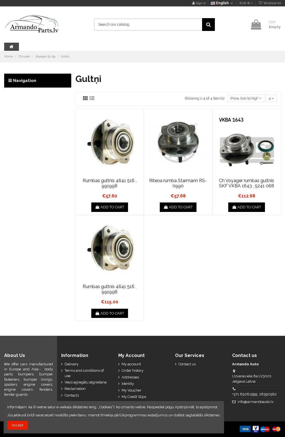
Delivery (71, 364)
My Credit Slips (134, 397)
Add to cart (112, 207)
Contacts (72, 395)
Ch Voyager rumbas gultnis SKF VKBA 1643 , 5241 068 (246, 183)
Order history (132, 370)
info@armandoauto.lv (256, 402)
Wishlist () (272, 3)
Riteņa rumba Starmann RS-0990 (178, 183)
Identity (128, 384)
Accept (17, 425)
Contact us (187, 364)
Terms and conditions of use (84, 373)
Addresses (130, 377)
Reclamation (75, 389)
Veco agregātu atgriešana (86, 382)
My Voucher (131, 390)
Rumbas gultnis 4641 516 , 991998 (109, 183)
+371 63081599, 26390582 (254, 394)
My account (131, 364)
